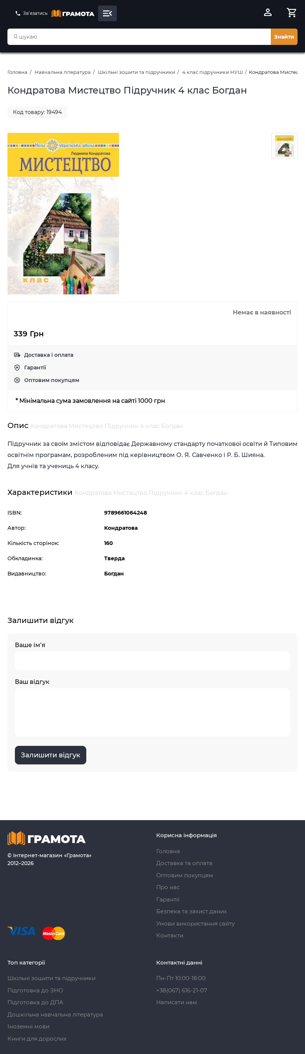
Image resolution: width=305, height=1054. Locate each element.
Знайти (284, 36)
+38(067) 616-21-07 (181, 990)
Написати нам (176, 1002)
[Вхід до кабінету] (267, 13)
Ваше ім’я (30, 645)
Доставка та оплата (184, 863)
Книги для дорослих (37, 1038)
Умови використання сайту (195, 923)
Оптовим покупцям (51, 380)
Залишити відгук (50, 755)
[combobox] (139, 37)
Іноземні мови (28, 1026)
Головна (17, 72)
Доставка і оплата (48, 355)
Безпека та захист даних (191, 911)
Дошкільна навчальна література (55, 1014)
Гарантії (35, 367)
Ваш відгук (32, 681)
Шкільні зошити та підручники (136, 72)
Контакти (169, 935)
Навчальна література (63, 72)
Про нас (168, 887)
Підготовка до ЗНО (35, 990)
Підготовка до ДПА (35, 1002)
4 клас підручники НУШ (212, 72)
